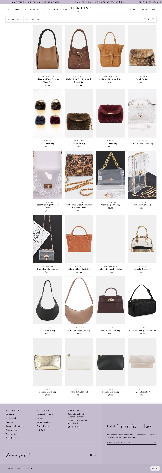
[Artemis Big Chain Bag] (110, 175)
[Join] (153, 442)
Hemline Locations (45, 414)
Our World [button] (43, 410)
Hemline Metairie (17, 468)
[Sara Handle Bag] (47, 300)
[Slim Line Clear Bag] (142, 175)
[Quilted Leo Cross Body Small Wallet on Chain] (79, 175)
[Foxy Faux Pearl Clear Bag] (142, 113)
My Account (11, 418)
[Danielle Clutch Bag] (47, 362)
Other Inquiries (12, 438)
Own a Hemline (43, 422)
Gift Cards (41, 430)
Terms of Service (13, 434)
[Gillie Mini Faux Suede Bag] (79, 239)
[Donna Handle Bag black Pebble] (142, 300)
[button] (16, 9)
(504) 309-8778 (74, 427)
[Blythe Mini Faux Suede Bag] (110, 49)
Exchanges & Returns (15, 426)
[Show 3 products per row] (149, 19)
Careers (40, 418)
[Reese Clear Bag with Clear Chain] (47, 175)
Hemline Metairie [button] (77, 410)
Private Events (43, 426)
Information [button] (13, 410)
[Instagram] (95, 455)
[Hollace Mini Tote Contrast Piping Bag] (47, 49)
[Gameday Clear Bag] (142, 239)
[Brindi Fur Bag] (142, 49)
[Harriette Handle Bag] (110, 300)
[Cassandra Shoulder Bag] (79, 300)
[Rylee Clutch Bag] (142, 362)
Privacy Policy (12, 430)
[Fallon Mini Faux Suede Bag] (110, 239)
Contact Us (10, 414)
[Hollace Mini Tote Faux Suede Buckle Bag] (79, 49)
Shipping (9, 422)
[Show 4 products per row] (153, 19)
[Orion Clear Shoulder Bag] (47, 239)
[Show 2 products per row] (145, 19)
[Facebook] (91, 455)
